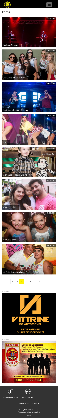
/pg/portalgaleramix (11, 397)
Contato (36, 403)
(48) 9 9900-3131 (27, 397)
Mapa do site (24, 403)
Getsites (29, 415)
